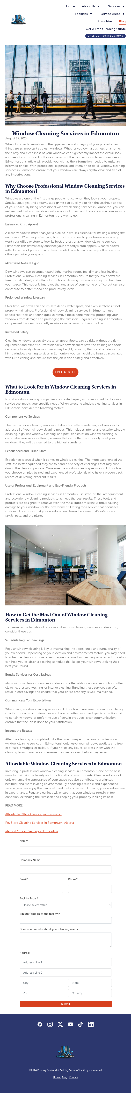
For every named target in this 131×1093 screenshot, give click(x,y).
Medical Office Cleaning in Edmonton (31, 831)
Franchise (105, 21)
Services (116, 6)
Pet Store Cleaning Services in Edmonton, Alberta (39, 822)
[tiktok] (80, 1024)
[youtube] (70, 1024)
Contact (73, 1077)
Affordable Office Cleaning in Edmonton (33, 814)
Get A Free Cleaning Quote (106, 29)
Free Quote (65, 372)
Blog (122, 21)
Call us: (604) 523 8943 (105, 36)
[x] (60, 1024)
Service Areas (112, 14)
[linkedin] (91, 1024)
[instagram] (50, 1024)
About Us (91, 6)
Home (70, 6)
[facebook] (40, 1024)
